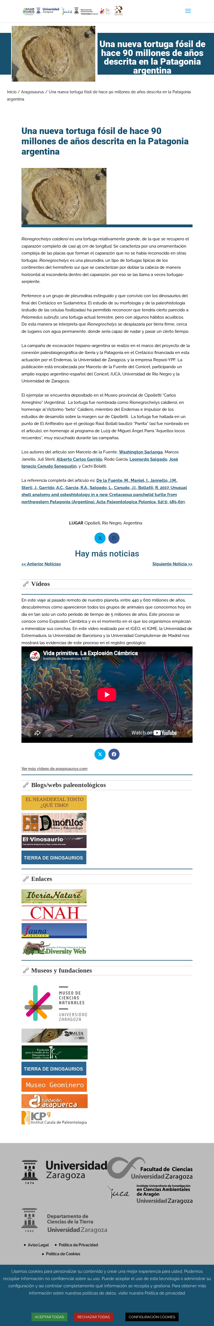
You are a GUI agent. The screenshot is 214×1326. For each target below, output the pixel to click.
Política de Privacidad (78, 1245)
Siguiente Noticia (172, 563)
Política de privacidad (165, 1293)
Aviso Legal (38, 1245)
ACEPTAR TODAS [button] (49, 1317)
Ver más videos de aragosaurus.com (54, 768)
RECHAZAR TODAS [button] (93, 1317)
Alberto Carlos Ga (79, 459)
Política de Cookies (63, 1254)
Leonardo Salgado (148, 459)
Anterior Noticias (41, 563)
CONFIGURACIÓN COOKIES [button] (152, 1317)
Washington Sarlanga (141, 452)
